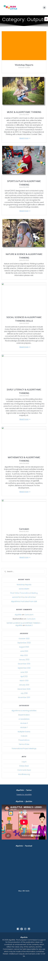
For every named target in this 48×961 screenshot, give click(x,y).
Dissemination (24, 715)
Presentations (24, 740)
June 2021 (24, 672)
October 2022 (24, 638)
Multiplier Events (24, 732)
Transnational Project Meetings (24, 748)
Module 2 (28, 625)
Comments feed (24, 770)
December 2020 (24, 689)
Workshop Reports (24, 65)
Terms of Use (24, 744)
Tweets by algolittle (24, 794)
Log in (24, 762)
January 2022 (24, 659)
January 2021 (24, 685)
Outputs (24, 736)
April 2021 (24, 676)
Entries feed (24, 766)
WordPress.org (24, 774)
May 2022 (24, 655)
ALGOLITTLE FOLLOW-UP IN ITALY (24, 597)
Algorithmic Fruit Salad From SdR (24, 601)
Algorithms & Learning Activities (24, 711)
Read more (24, 138)
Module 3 (24, 723)
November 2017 (24, 697)
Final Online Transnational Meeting (24, 593)
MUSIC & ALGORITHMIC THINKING (24, 112)
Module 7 (24, 727)
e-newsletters (24, 719)
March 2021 (24, 680)
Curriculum (24, 529)
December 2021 (24, 664)
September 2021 (24, 668)
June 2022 (24, 651)
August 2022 (24, 647)
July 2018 (24, 693)
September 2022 (24, 643)
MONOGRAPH (24, 589)
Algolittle (18, 614)
